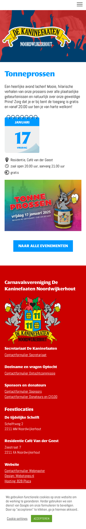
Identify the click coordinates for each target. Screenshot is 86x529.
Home (36, 37)
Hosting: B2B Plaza (18, 481)
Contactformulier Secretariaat (26, 354)
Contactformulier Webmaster (25, 470)
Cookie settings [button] (17, 519)
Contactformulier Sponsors (23, 391)
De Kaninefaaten (43, 5)
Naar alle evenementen (43, 246)
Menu (80, 4)
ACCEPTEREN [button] (41, 518)
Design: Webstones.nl (19, 475)
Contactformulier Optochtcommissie (30, 373)
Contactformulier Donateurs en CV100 (31, 396)
